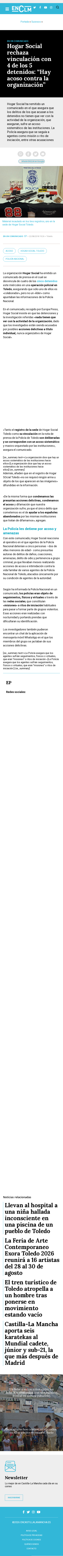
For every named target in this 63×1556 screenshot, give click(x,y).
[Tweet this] (36, 154)
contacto (31, 1549)
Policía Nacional (15, 259)
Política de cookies (31, 1540)
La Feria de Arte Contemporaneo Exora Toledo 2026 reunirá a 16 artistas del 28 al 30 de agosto (32, 1256)
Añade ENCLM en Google (32, 161)
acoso (9, 251)
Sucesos (36, 21)
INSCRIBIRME (14, 1498)
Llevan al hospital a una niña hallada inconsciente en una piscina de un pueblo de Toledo (31, 1218)
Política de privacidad (31, 1535)
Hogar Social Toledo (32, 251)
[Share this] (28, 154)
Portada (24, 21)
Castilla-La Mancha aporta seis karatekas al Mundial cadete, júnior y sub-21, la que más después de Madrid (31, 1343)
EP (25, 236)
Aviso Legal (31, 1531)
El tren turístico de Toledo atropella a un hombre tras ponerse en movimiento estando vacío (31, 1298)
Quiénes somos (31, 1544)
